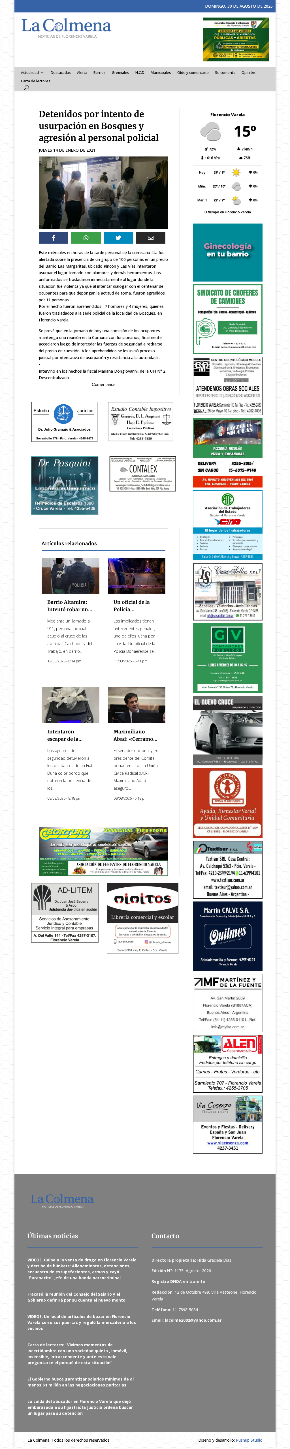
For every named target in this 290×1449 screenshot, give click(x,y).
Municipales (161, 72)
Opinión (248, 72)
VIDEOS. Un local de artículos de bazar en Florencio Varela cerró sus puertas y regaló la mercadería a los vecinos (81, 1322)
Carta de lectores (35, 81)
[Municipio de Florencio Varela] (228, 253)
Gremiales (120, 72)
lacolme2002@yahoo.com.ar (193, 1320)
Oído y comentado (193, 72)
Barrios (99, 72)
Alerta (82, 72)
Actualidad (30, 72)
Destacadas (61, 72)
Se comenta (225, 72)
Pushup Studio (249, 1440)
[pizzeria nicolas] (228, 453)
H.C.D (139, 72)
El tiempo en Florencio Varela (227, 212)
